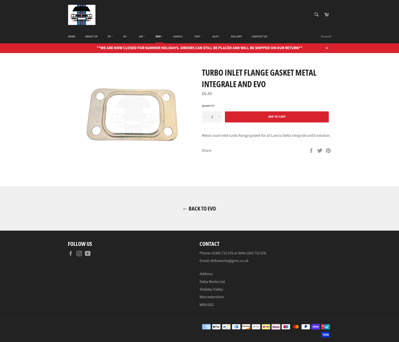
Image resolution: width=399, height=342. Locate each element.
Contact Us (259, 37)
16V (141, 37)
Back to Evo (202, 208)
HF (109, 37)
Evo (158, 37)
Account (326, 36)
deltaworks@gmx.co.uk (229, 261)
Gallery (236, 37)
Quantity (208, 106)
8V (125, 37)
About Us (91, 37)
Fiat (197, 37)
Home (71, 37)
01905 (216, 253)
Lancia (178, 37)
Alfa (215, 37)
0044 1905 (246, 253)
